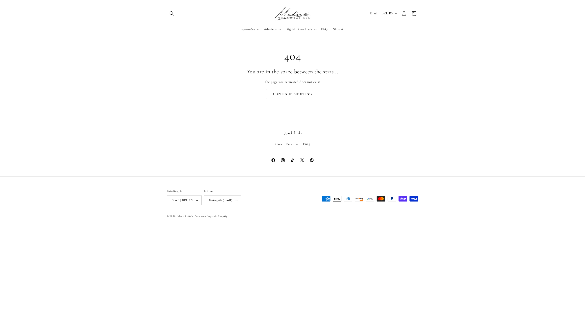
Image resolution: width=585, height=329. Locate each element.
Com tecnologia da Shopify (211, 216)
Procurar (292, 144)
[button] (172, 13)
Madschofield (186, 216)
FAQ (306, 144)
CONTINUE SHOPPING (292, 94)
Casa (278, 144)
